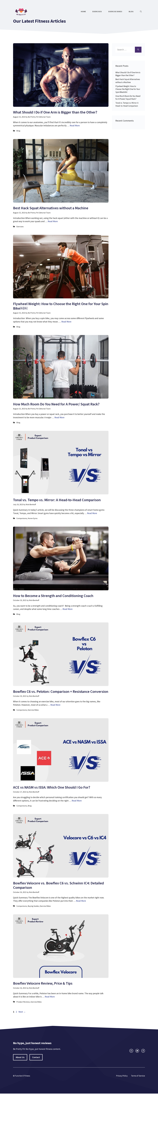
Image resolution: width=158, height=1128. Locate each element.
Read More (75, 125)
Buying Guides (33, 906)
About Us (20, 1057)
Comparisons (21, 518)
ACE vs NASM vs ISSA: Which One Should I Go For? (51, 787)
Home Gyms (32, 518)
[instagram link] (131, 1051)
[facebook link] (143, 1051)
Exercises (97, 11)
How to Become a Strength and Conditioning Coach (53, 595)
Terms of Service (138, 1075)
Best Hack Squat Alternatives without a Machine (50, 208)
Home (83, 11)
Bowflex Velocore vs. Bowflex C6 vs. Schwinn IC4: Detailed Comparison (58, 885)
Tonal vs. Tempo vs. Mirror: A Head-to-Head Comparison (57, 500)
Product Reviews (23, 1002)
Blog (131, 11)
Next (22, 1011)
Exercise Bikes (115, 11)
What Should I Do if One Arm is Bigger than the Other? (55, 112)
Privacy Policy (122, 1075)
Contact (36, 1057)
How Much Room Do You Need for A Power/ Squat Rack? (56, 404)
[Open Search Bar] (141, 11)
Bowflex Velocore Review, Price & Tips (42, 983)
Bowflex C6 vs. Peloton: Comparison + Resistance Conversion (60, 691)
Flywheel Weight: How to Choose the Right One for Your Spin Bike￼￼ (60, 306)
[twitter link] (137, 1051)
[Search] (138, 50)
